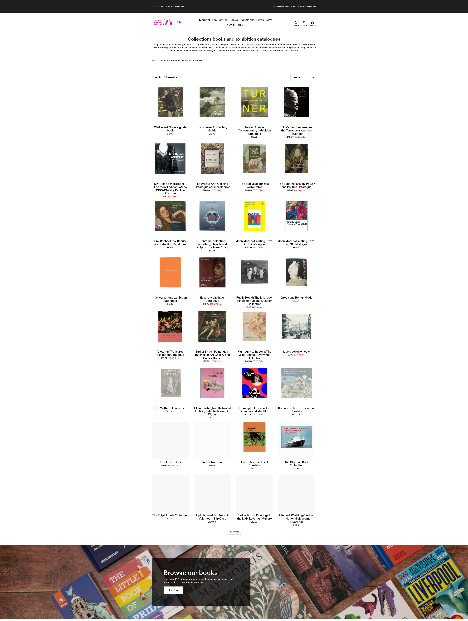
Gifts (269, 20)
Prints (260, 20)
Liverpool (204, 20)
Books (233, 20)
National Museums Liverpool (172, 6)
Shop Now (173, 590)
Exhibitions (247, 20)
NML (154, 60)
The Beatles (220, 20)
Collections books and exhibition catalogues (181, 60)
